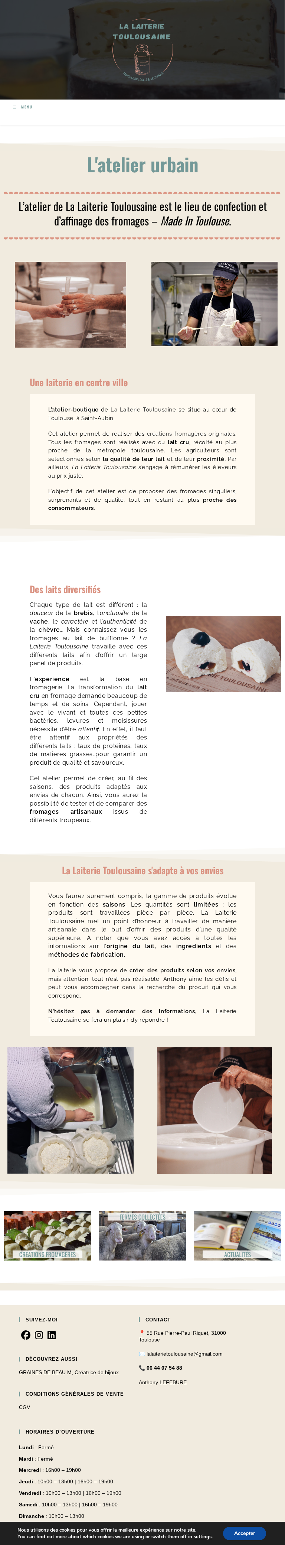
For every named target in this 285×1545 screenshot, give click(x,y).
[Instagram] (39, 1336)
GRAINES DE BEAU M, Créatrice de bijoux (69, 1372)
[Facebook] (25, 1336)
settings (203, 1536)
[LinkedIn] (52, 1336)
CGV (24, 1407)
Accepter (244, 1533)
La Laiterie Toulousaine (143, 409)
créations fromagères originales (191, 433)
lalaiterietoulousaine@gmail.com (185, 1354)
